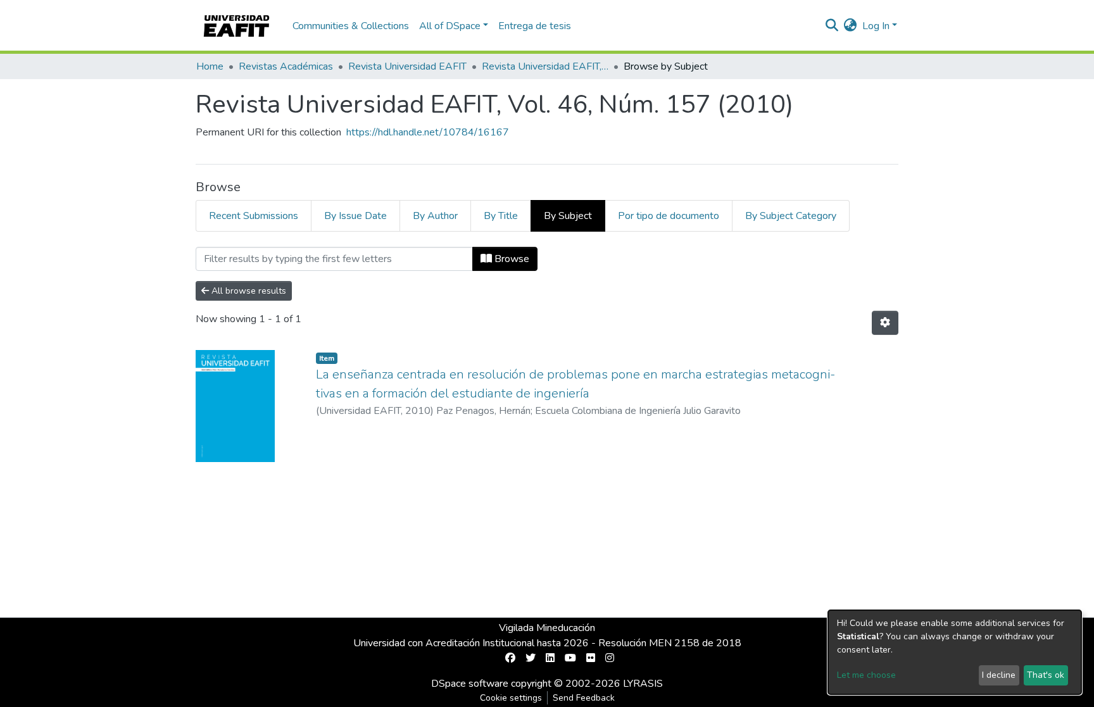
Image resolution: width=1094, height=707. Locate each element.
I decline (998, 675)
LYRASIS (643, 684)
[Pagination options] (885, 323)
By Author (435, 216)
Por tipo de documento (668, 216)
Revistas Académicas (286, 66)
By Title (501, 216)
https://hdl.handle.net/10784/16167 (427, 132)
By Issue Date (355, 216)
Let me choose (866, 675)
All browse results (247, 291)
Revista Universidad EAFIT (407, 66)
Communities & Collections (350, 26)
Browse (510, 259)
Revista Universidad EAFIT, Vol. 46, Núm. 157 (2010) (545, 66)
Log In (876, 26)
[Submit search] (832, 26)
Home (209, 66)
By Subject (568, 216)
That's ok (1045, 675)
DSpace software (469, 684)
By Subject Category (790, 216)
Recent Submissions (253, 216)
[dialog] (954, 652)
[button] (850, 26)
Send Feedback (584, 698)
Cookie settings (511, 698)
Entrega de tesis (534, 26)
